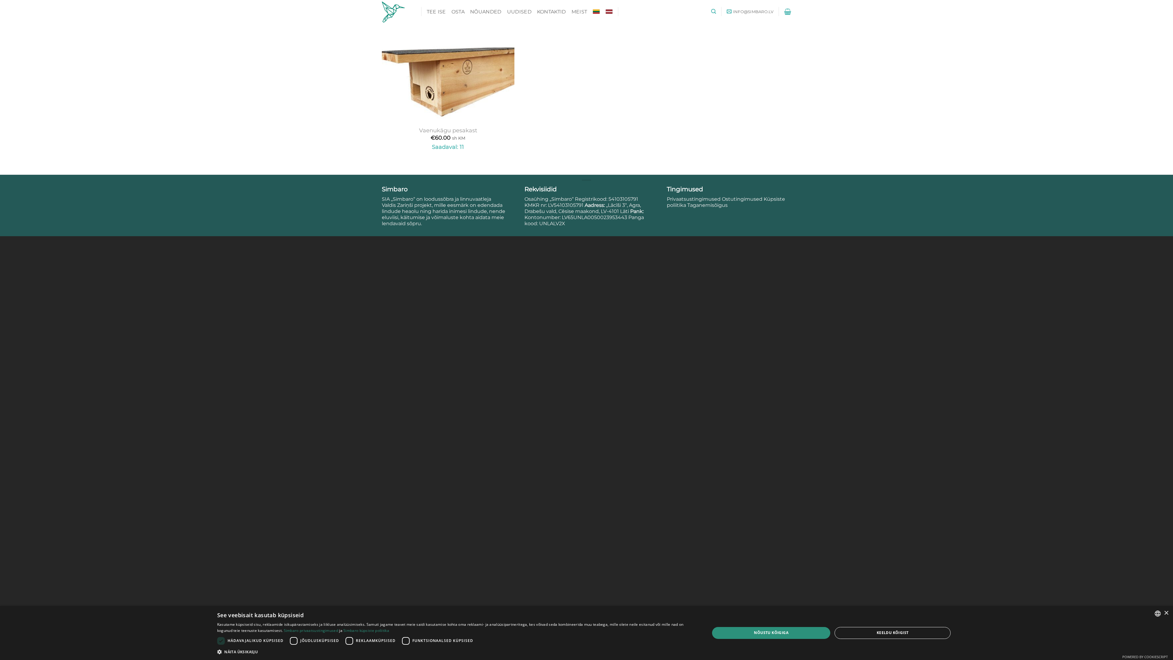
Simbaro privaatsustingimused (311, 630)
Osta (458, 12)
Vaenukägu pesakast (448, 130)
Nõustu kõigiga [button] (771, 632)
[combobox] (1158, 613)
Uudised (519, 12)
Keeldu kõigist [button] (893, 632)
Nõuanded (486, 12)
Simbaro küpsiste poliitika (366, 630)
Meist (579, 12)
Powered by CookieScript (1145, 656)
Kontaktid (551, 12)
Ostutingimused (742, 199)
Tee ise (436, 12)
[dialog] (586, 633)
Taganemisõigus (707, 205)
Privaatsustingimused (694, 199)
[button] (713, 11)
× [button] (1166, 613)
